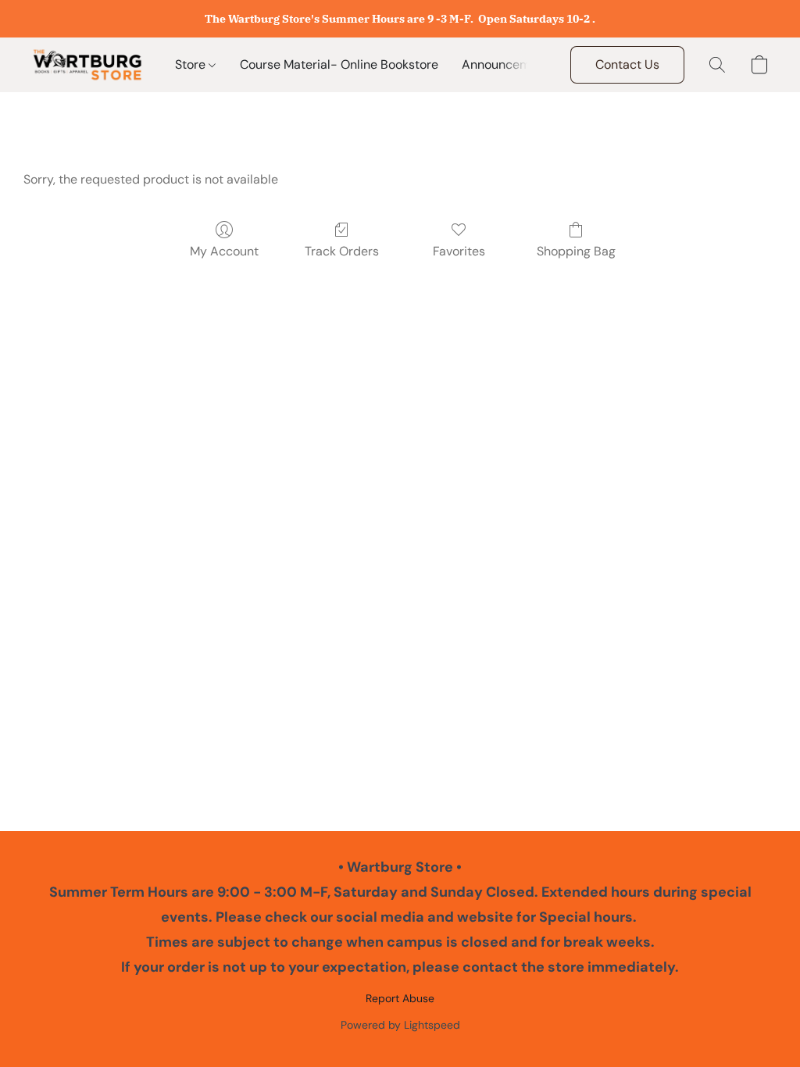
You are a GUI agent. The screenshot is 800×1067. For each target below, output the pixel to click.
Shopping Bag (576, 251)
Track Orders (342, 251)
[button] (87, 64)
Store (192, 64)
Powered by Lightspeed (400, 1025)
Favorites (459, 251)
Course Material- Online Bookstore (339, 64)
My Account (224, 251)
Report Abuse (400, 998)
